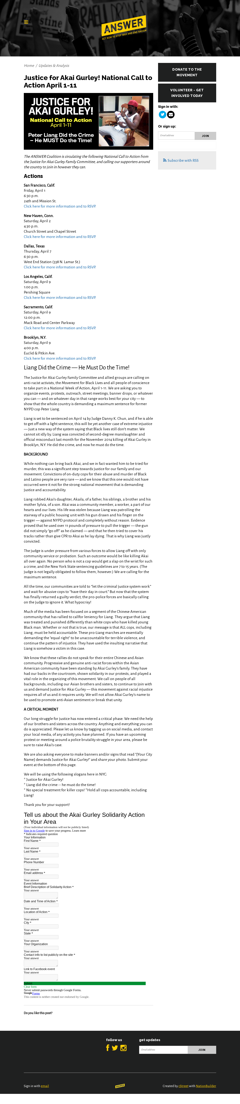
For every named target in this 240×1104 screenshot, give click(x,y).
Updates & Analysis (53, 65)
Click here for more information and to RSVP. (60, 206)
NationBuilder (206, 1086)
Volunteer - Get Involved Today (187, 93)
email (45, 1086)
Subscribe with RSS (183, 160)
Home (29, 65)
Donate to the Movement (187, 72)
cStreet (183, 1086)
